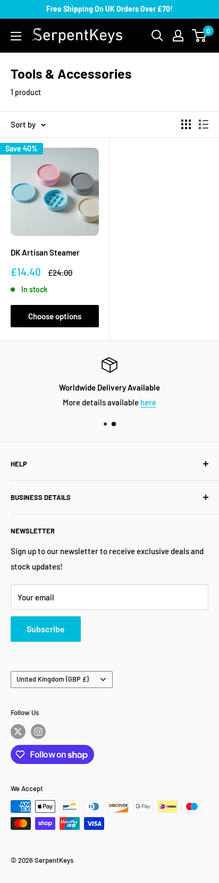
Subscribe (46, 629)
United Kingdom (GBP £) (52, 679)
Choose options (54, 316)
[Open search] (157, 35)
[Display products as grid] (186, 124)
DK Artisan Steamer (45, 252)
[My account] (178, 35)
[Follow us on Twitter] (18, 731)
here (148, 402)
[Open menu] (16, 36)
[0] (199, 35)
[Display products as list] (203, 124)
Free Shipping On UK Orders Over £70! (109, 8)
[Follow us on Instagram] (38, 731)
